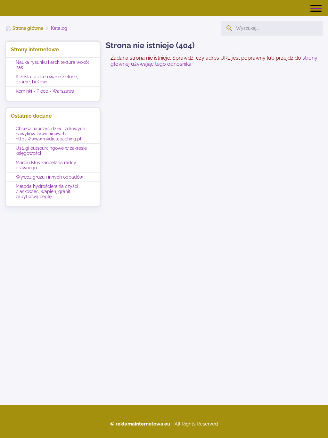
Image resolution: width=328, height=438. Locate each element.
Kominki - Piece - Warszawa (45, 91)
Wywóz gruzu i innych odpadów (49, 177)
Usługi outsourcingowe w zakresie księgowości (51, 151)
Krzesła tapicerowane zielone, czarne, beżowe (47, 79)
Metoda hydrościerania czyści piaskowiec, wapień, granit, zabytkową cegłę (47, 191)
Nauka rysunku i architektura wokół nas (52, 65)
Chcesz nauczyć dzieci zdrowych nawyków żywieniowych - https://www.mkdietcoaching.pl (50, 133)
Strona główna (27, 28)
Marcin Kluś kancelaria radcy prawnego (46, 165)
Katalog (59, 28)
